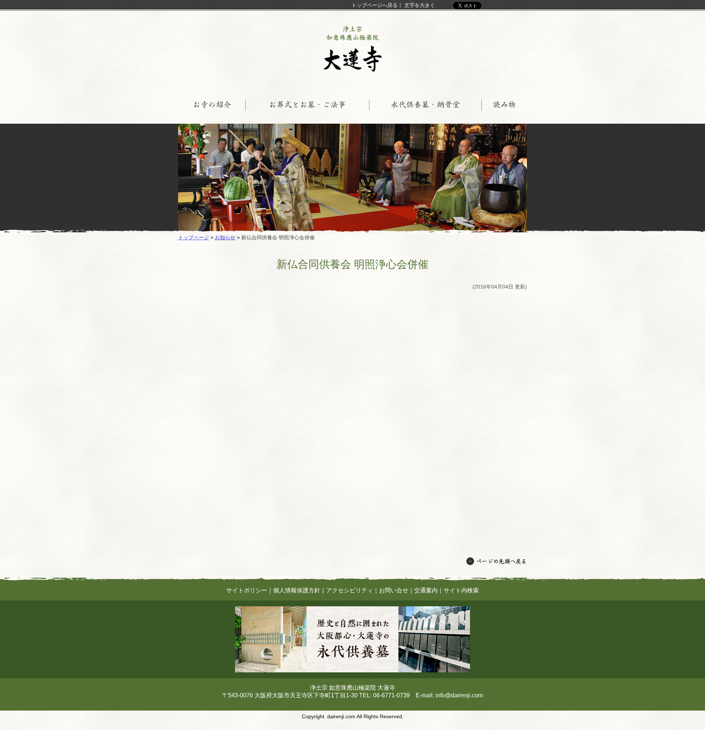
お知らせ (225, 237)
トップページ (193, 237)
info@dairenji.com (459, 695)
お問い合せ (393, 590)
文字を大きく (419, 5)
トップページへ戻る (374, 5)
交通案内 (426, 590)
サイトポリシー (246, 590)
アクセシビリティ (349, 590)
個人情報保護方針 (296, 590)
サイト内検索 (461, 590)
